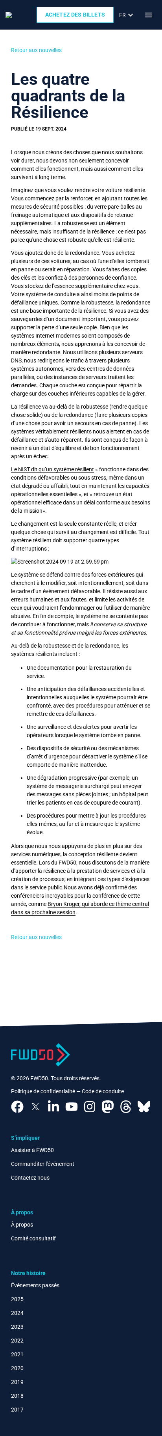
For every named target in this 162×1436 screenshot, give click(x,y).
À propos (22, 1224)
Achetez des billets (75, 14)
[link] (127, 15)
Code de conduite (103, 1091)
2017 (17, 1409)
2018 (17, 1396)
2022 (17, 1340)
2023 (17, 1327)
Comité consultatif (33, 1238)
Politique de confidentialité (43, 1091)
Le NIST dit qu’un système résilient (52, 469)
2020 (17, 1368)
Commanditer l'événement (42, 1164)
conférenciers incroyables (42, 896)
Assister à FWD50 (32, 1150)
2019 (17, 1382)
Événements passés (35, 1285)
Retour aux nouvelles (36, 50)
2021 (17, 1354)
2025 (17, 1299)
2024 (17, 1313)
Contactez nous (30, 1178)
